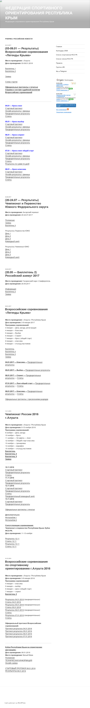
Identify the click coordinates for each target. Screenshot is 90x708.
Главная (59, 46)
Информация (10, 289)
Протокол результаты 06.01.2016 (18, 634)
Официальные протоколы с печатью (21, 87)
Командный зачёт (12, 241)
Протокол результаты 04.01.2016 (18, 628)
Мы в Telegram (61, 71)
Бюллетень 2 (10, 71)
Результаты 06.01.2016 (14, 610)
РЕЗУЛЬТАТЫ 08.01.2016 (15, 671)
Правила (59, 63)
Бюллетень (9, 349)
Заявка (8, 76)
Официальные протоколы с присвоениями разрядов (26, 399)
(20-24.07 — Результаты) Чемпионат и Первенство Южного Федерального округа (26, 203)
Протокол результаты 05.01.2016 (18, 631)
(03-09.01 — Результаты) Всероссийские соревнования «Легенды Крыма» (26, 51)
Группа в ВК (60, 67)
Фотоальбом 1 (11, 517)
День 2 (8, 236)
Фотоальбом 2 (11, 520)
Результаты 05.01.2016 (14, 604)
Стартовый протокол (13, 108)
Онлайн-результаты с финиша (17, 111)
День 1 (8, 233)
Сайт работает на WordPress (15, 703)
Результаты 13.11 (12, 544)
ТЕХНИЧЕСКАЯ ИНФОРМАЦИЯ (18, 660)
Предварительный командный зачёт (20, 496)
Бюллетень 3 (10, 225)
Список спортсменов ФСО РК (66, 55)
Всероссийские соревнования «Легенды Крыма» (26, 311)
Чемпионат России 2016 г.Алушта (21, 415)
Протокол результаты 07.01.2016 (18, 636)
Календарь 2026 (62, 50)
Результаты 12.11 (12, 538)
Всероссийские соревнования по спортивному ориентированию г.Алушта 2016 (27, 564)
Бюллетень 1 (10, 68)
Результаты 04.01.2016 (14, 599)
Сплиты (8, 116)
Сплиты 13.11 (10, 546)
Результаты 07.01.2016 (14, 615)
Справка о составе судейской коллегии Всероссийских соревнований (22, 91)
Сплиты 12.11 (10, 541)
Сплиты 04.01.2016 (13, 602)
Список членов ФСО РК (64, 59)
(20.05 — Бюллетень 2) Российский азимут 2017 (22, 274)
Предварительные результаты (17, 113)
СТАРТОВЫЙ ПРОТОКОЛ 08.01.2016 (20, 668)
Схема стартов (11, 81)
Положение (10, 220)
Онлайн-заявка (11, 663)
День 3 (8, 238)
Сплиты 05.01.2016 (13, 607)
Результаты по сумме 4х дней (17, 164)
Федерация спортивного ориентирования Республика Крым (38, 12)
